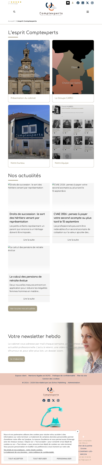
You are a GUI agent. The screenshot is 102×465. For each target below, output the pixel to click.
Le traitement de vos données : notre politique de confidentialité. (29, 452)
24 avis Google (13, 3)
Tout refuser (40, 459)
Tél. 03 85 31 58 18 (83, 457)
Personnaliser (64, 459)
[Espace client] (72, 3)
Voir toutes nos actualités (22, 308)
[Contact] (68, 3)
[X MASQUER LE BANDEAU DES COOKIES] (77, 431)
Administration (74, 383)
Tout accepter (15, 459)
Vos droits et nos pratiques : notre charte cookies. (23, 450)
